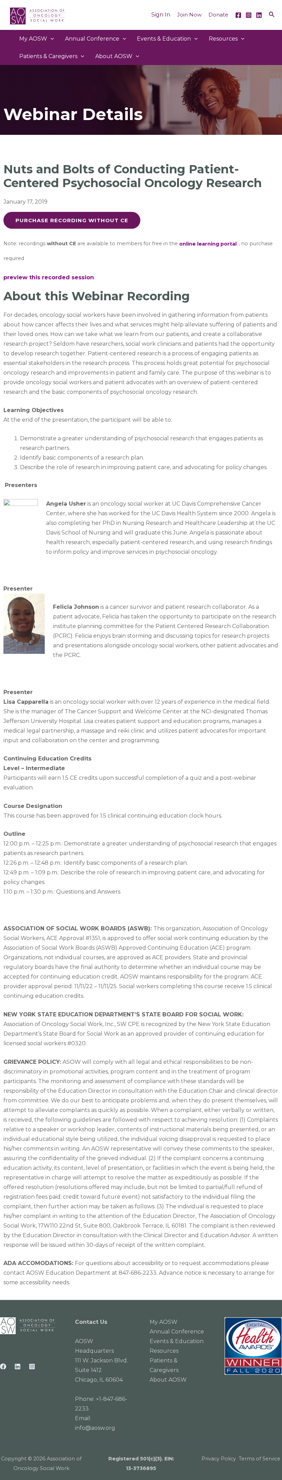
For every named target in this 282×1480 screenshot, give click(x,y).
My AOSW (33, 38)
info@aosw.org (95, 1428)
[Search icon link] (272, 14)
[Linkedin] (259, 15)
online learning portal (208, 244)
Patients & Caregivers (48, 56)
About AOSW (113, 56)
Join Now (189, 14)
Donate (218, 14)
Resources (223, 38)
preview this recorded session (48, 277)
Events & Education (164, 38)
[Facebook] (238, 15)
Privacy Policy (219, 1459)
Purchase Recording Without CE (71, 220)
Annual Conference (177, 1331)
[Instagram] (249, 15)
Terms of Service (259, 1459)
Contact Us (91, 1322)
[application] (50, 38)
